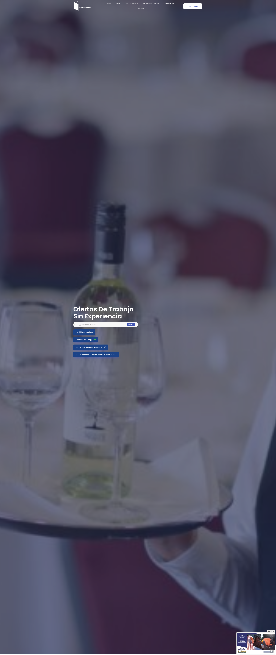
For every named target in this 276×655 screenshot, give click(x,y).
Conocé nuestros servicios (150, 4)
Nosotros (141, 8)
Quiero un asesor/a (131, 4)
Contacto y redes (169, 4)
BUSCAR (131, 324)
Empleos (118, 4)
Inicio (109, 4)
